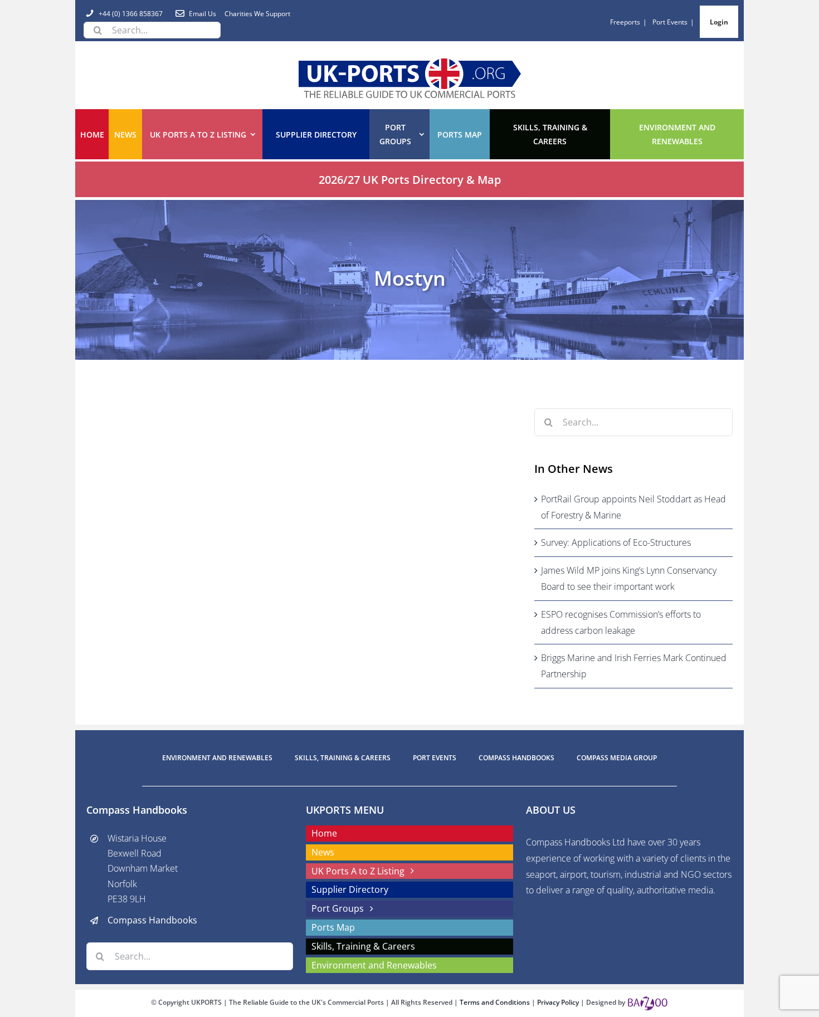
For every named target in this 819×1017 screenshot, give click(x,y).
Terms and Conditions (496, 1002)
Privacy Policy (559, 1002)
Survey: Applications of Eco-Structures (616, 542)
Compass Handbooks (152, 920)
